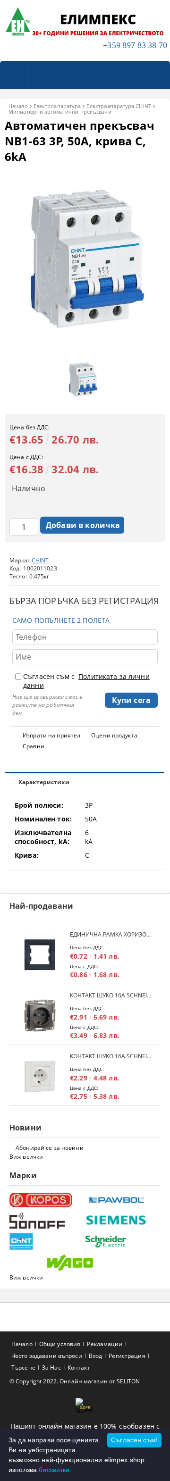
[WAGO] (83, 1263)
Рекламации (104, 1344)
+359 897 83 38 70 (135, 45)
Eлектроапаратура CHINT (118, 105)
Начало (18, 105)
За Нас (51, 1368)
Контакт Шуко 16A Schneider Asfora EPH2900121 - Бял (110, 1056)
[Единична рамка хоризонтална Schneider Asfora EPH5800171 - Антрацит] (39, 954)
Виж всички (26, 1157)
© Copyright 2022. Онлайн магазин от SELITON (74, 1381)
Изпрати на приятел (51, 735)
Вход (95, 1356)
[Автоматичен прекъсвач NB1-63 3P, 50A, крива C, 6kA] (85, 347)
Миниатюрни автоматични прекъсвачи (59, 111)
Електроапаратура (57, 105)
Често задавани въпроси (46, 1356)
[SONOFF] (46, 1220)
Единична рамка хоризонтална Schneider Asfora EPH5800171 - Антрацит (110, 934)
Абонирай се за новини (50, 1148)
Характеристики (43, 782)
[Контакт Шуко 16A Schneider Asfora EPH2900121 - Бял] (39, 1076)
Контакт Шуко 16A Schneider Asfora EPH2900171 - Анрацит (110, 995)
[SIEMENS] (121, 1220)
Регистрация (127, 1356)
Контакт (79, 1368)
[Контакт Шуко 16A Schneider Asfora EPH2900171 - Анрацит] (39, 1015)
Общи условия (59, 1344)
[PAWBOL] (121, 1200)
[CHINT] (46, 1241)
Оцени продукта (114, 735)
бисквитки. (55, 1469)
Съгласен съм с (86, 681)
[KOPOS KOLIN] (46, 1200)
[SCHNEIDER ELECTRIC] (121, 1241)
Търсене (23, 1368)
